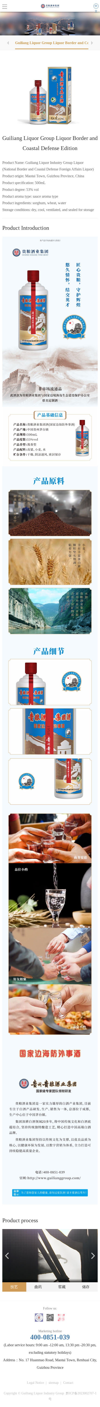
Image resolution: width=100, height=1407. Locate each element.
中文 (96, 6)
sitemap (54, 1382)
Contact (68, 1382)
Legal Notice (35, 1382)
